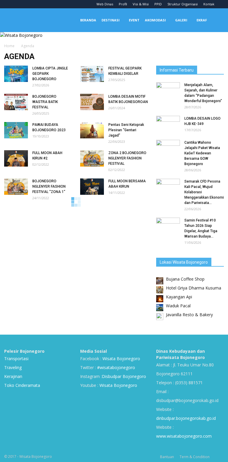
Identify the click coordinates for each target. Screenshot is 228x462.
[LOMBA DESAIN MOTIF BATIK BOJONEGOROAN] (92, 102)
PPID (158, 4)
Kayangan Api (179, 297)
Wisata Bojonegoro (120, 358)
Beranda (88, 20)
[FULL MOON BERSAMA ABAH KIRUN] (92, 186)
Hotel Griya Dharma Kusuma (193, 288)
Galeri (181, 20)
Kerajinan (13, 376)
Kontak (208, 4)
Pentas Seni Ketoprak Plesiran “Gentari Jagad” (126, 130)
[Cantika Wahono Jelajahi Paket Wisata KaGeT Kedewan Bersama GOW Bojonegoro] (168, 148)
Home (9, 45)
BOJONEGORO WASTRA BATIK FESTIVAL (45, 101)
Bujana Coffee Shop (185, 279)
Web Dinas (104, 4)
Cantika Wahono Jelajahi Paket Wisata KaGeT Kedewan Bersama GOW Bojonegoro (202, 153)
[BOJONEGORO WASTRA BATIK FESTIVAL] (16, 102)
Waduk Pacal (178, 305)
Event (134, 20)
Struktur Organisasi (182, 4)
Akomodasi (155, 20)
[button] (217, 20)
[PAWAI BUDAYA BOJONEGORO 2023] (16, 130)
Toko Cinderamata (22, 385)
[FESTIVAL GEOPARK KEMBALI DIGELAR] (92, 74)
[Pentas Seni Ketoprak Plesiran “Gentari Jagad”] (92, 130)
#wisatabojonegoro (116, 367)
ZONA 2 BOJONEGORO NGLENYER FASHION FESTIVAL (127, 158)
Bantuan (167, 456)
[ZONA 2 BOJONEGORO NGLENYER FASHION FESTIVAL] (92, 158)
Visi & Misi (141, 4)
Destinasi (111, 20)
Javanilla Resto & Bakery (189, 314)
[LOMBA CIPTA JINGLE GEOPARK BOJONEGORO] (16, 74)
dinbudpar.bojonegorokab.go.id (186, 418)
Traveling (13, 367)
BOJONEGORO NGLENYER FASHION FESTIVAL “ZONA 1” (49, 186)
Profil (123, 4)
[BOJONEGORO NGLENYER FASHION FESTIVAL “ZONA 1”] (16, 186)
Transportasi (16, 358)
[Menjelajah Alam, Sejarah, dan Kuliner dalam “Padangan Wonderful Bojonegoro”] (168, 90)
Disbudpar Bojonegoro (124, 376)
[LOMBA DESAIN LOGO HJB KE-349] (168, 124)
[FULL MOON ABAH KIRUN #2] (16, 158)
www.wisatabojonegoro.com (184, 436)
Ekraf (202, 20)
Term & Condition (195, 456)
